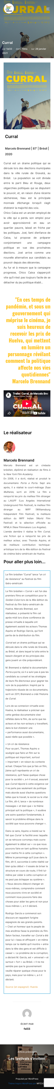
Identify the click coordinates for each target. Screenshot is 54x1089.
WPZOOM (41, 1083)
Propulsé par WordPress (27, 1079)
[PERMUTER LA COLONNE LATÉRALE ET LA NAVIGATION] (49, 9)
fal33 (9, 48)
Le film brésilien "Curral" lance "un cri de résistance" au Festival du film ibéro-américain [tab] (25, 579)
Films (25, 48)
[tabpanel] (27, 790)
